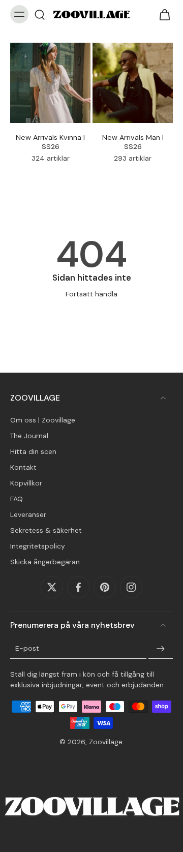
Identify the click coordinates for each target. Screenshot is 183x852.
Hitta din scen (33, 451)
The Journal (29, 435)
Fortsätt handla (91, 293)
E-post (27, 648)
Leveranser (28, 514)
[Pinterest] (105, 587)
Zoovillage (106, 741)
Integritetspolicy (37, 546)
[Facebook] (78, 587)
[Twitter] (52, 587)
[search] (39, 14)
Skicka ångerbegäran (45, 561)
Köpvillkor (26, 483)
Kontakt (23, 467)
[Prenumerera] (160, 648)
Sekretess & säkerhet (46, 530)
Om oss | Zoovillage (42, 419)
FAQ (16, 498)
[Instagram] (131, 587)
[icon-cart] (161, 14)
